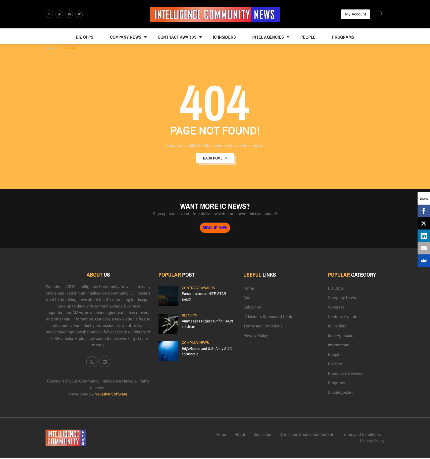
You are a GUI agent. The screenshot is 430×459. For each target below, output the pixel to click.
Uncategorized (341, 392)
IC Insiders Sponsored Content (270, 317)
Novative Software (111, 394)
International (339, 345)
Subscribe (252, 307)
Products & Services (345, 374)
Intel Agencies (268, 37)
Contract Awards (177, 37)
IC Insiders (224, 37)
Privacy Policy (255, 336)
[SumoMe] (424, 260)
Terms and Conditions (262, 326)
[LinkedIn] (424, 236)
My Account (355, 14)
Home (50, 48)
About (248, 298)
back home (213, 158)
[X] (424, 223)
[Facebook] (424, 211)
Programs (343, 37)
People (308, 37)
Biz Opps (85, 37)
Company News (125, 37)
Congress (336, 307)
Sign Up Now (215, 228)
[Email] (424, 248)
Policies (335, 364)
